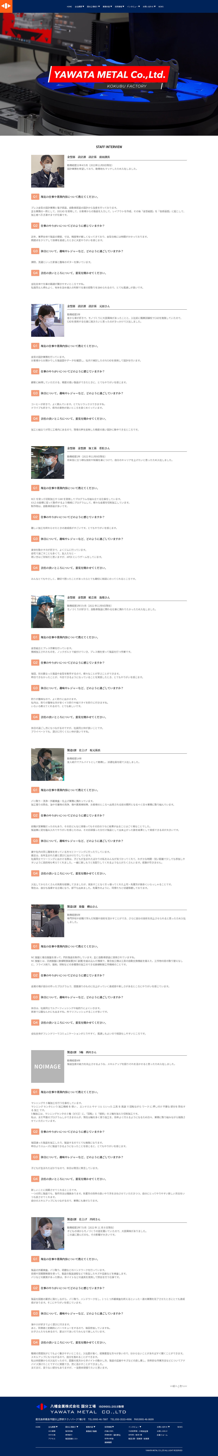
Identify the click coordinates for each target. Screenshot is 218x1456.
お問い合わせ (148, 6)
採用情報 (118, 6)
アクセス (51, 1438)
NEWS (161, 6)
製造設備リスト (71, 1438)
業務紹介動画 (91, 1431)
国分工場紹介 (92, 6)
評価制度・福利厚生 (113, 1435)
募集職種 (108, 1442)
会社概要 (78, 6)
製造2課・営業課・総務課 (138, 1438)
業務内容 (106, 6)
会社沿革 (51, 1435)
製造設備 (69, 1431)
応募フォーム (162, 1435)
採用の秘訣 (109, 1438)
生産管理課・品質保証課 (138, 1431)
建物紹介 (69, 1435)
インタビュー (132, 6)
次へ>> (183, 1386)
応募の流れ (109, 1431)
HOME (69, 6)
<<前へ (174, 1386)
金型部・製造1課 (135, 1435)
